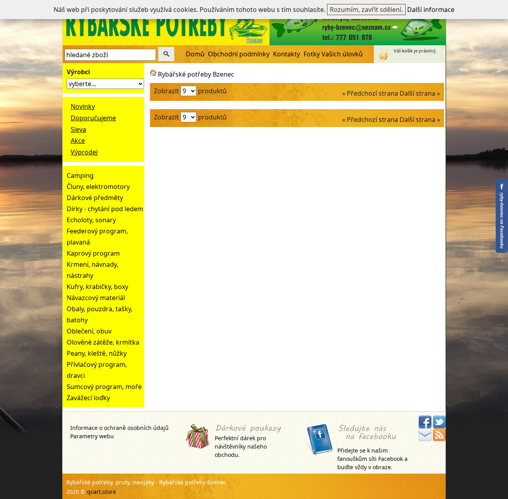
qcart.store (101, 491)
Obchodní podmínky (238, 54)
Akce (78, 140)
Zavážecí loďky (88, 397)
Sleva (78, 129)
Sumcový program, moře (104, 386)
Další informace (430, 9)
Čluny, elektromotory (98, 186)
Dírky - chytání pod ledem (105, 208)
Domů (195, 54)
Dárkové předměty (95, 197)
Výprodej (84, 152)
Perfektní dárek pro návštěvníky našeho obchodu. (241, 446)
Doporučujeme (93, 118)
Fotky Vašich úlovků (333, 54)
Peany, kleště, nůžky (97, 353)
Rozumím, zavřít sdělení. (366, 9)
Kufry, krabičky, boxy (97, 286)
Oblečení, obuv (89, 331)
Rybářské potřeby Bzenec (196, 74)
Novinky (83, 106)
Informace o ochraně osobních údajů (119, 428)
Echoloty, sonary (91, 220)
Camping (80, 175)
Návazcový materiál (96, 297)
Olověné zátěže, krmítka (103, 342)
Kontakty (286, 54)
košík (407, 51)
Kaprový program (93, 253)
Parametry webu (92, 436)
